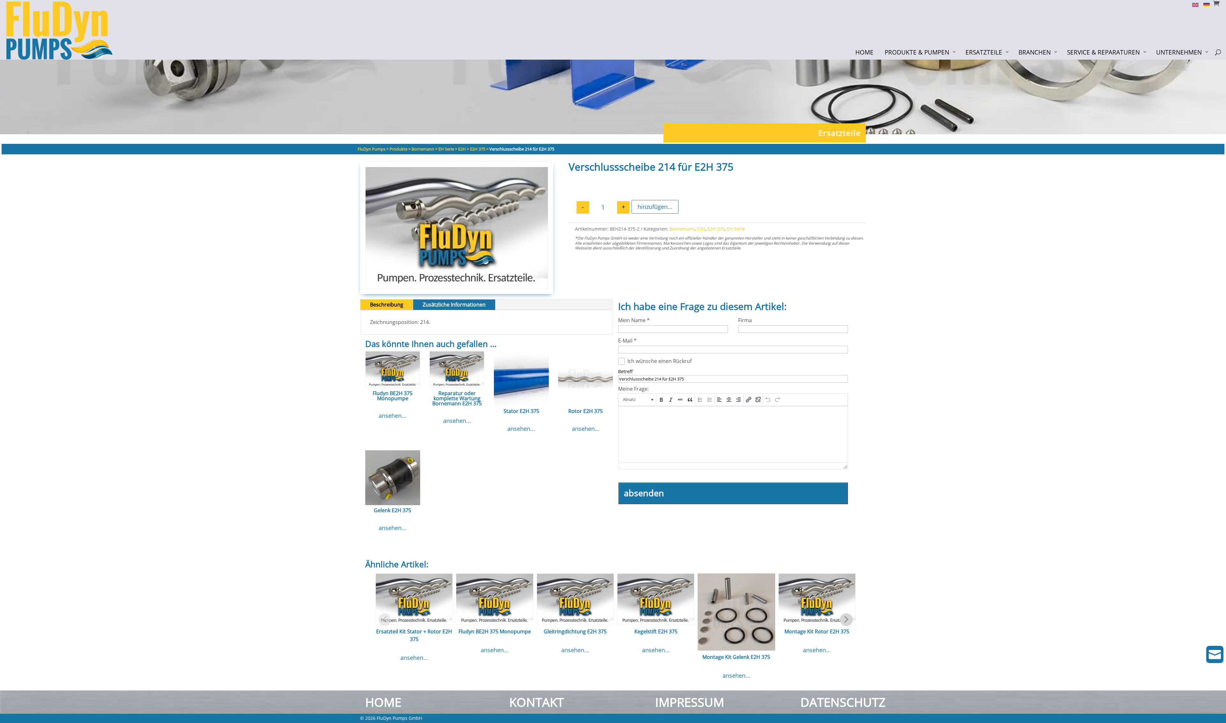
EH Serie (736, 229)
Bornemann (682, 229)
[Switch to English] (1193, 4)
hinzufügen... (655, 206)
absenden (644, 493)
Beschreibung (386, 304)
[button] (637, 399)
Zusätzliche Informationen (454, 304)
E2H (701, 229)
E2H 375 (716, 229)
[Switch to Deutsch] (1204, 4)
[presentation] (637, 399)
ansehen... (392, 415)
